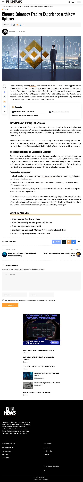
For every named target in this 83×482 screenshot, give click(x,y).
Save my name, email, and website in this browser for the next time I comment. (30, 300)
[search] (69, 2)
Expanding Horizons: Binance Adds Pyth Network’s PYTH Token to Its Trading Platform (39, 230)
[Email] (17, 24)
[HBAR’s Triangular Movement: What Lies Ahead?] (28, 376)
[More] (23, 24)
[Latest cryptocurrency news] (13, 2)
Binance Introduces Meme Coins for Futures (26, 219)
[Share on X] (14, 24)
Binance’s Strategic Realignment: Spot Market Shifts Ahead (31, 233)
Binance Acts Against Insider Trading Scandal (26, 226)
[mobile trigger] (3, 2)
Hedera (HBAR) (40, 378)
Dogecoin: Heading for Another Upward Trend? (37, 392)
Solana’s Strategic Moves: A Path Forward (47, 383)
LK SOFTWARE (45, 479)
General (26, 353)
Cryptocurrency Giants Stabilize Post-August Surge (38, 350)
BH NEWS (12, 31)
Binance (32, 86)
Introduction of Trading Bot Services (24, 112)
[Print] (20, 24)
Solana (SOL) (39, 385)
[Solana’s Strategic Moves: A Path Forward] (28, 385)
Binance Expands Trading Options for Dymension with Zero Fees (32, 222)
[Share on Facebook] (11, 24)
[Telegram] (45, 470)
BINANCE (6, 9)
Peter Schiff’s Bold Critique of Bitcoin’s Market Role (39, 366)
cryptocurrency (47, 176)
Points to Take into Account (60, 112)
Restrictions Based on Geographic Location (26, 115)
